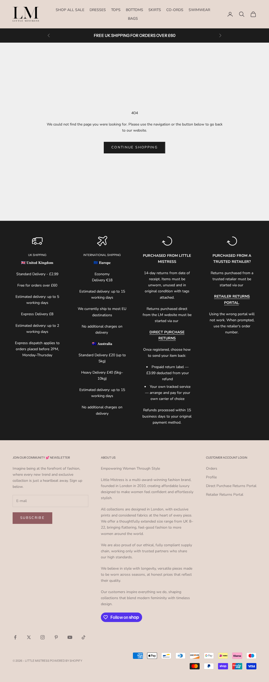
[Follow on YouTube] (70, 637)
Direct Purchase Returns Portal (231, 485)
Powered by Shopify (66, 661)
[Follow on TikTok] (83, 637)
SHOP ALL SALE (70, 9)
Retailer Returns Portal (224, 494)
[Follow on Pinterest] (56, 637)
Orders (211, 468)
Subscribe (32, 517)
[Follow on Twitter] (29, 637)
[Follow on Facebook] (15, 637)
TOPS (116, 9)
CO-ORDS (174, 9)
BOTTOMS (134, 9)
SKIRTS (154, 9)
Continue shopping (134, 147)
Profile (211, 477)
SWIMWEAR (199, 9)
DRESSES (98, 9)
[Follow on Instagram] (42, 637)
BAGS (133, 18)
